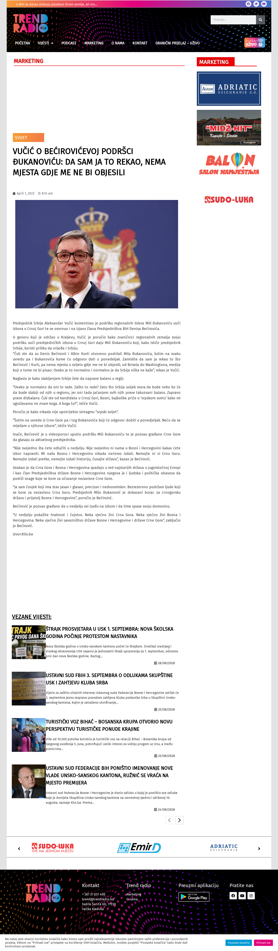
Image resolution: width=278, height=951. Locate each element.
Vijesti (43, 43)
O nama (118, 43)
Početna (22, 43)
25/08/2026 (166, 709)
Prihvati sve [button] (263, 942)
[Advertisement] (97, 98)
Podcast (68, 43)
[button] (19, 849)
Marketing (93, 43)
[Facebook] (248, 4)
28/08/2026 (166, 663)
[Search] (260, 19)
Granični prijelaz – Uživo (177, 43)
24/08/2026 (166, 809)
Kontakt (139, 43)
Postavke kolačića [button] (239, 942)
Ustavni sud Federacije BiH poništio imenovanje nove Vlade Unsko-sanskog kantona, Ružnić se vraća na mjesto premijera (109, 775)
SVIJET (21, 137)
